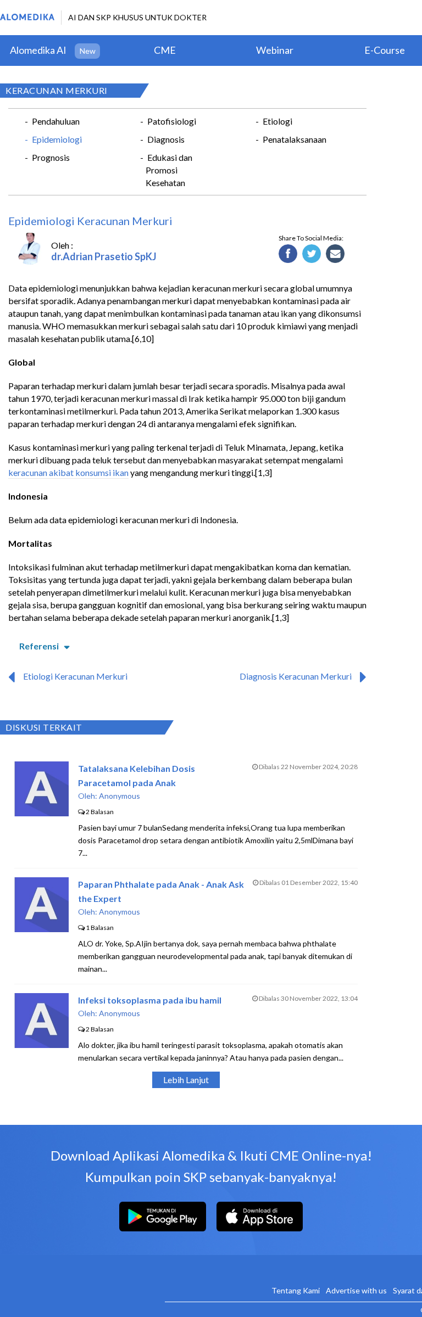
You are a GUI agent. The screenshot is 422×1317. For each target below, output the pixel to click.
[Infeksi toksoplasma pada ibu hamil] (41, 1044)
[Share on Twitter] (311, 254)
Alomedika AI (38, 50)
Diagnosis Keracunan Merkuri (296, 676)
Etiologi (277, 121)
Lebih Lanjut (186, 1079)
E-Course (384, 50)
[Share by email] (335, 254)
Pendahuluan (56, 121)
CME (165, 50)
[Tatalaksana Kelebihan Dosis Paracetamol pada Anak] (41, 813)
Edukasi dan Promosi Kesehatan (169, 170)
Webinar (274, 50)
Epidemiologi (57, 139)
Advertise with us (356, 1290)
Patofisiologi (171, 121)
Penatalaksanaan (294, 139)
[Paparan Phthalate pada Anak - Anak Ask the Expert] (41, 928)
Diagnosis (166, 139)
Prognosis (51, 157)
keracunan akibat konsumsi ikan (68, 472)
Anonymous (119, 795)
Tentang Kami (295, 1290)
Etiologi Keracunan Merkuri (75, 676)
